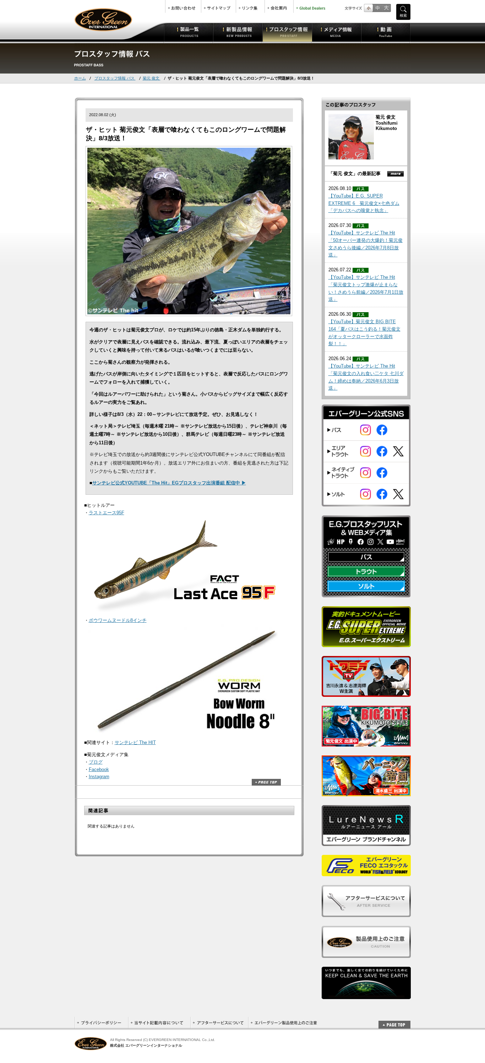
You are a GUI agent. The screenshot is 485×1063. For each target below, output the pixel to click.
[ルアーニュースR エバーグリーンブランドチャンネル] (366, 842)
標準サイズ (368, 8)
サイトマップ (218, 6)
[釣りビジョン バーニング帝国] (366, 792)
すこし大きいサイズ (377, 8)
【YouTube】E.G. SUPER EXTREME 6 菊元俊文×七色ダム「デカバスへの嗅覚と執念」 (363, 203)
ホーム (80, 78)
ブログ (96, 762)
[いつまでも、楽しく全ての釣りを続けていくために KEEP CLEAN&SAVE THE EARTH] (366, 995)
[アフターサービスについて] (366, 913)
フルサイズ (386, 8)
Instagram (99, 776)
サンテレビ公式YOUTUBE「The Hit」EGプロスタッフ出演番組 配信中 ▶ (169, 483)
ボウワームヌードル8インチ (118, 620)
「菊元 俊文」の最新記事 (354, 173)
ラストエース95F (106, 512)
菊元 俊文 (151, 78)
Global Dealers (311, 6)
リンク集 (250, 6)
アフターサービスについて (219, 1023)
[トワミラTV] (366, 693)
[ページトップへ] (394, 1020)
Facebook (99, 769)
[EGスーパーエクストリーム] (366, 643)
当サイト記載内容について (159, 1023)
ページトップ (266, 782)
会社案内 (279, 6)
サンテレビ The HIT (135, 742)
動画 (385, 32)
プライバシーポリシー (101, 1023)
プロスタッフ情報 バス (115, 78)
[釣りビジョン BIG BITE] (366, 742)
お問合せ (183, 6)
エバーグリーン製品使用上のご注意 (283, 1023)
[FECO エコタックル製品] (366, 872)
